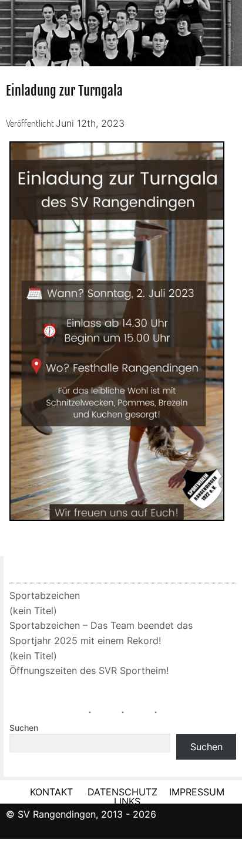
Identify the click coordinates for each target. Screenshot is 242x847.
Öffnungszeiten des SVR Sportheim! (89, 670)
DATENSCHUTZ (122, 792)
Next (230, 29)
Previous (12, 29)
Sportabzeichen (44, 595)
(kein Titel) (33, 610)
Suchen (23, 728)
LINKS (127, 801)
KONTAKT (51, 792)
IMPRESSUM (196, 792)
